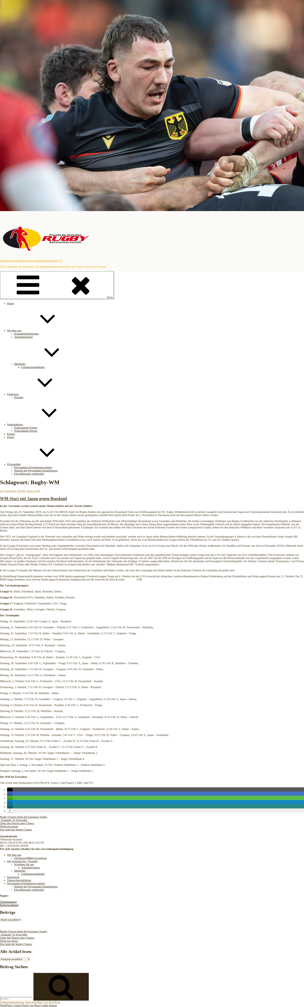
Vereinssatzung (8, 901)
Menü (110, 297)
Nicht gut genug (9, 826)
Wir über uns (14, 330)
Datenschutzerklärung (19, 880)
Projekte (18, 397)
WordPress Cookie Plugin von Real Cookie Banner (28, 1005)
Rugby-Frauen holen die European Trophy (23, 816)
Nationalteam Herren (25, 430)
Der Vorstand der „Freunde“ (22, 861)
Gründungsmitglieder (33, 367)
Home (10, 303)
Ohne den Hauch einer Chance (17, 823)
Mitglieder (20, 364)
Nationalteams (15, 424)
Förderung (13, 394)
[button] (10, 789)
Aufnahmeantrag (23, 336)
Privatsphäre (14, 464)
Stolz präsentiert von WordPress (42, 1002)
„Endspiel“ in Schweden (13, 820)
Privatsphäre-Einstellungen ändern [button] (33, 467)
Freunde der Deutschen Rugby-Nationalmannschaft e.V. (31, 260)
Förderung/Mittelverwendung (30, 858)
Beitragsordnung (9, 904)
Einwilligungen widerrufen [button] (29, 473)
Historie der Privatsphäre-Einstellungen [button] (36, 470)
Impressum (13, 877)
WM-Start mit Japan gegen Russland (33, 498)
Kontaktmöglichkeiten (26, 333)
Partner (11, 434)
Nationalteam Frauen (25, 427)
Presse (10, 437)
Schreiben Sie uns (24, 864)
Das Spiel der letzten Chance (16, 829)
